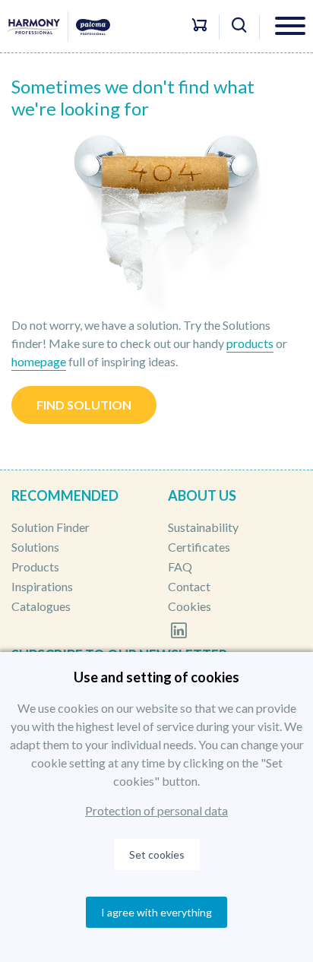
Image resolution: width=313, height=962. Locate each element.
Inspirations (42, 586)
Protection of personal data (156, 810)
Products (35, 566)
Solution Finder (50, 527)
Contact (189, 586)
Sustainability (203, 527)
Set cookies (157, 854)
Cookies (189, 606)
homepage (38, 361)
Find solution (83, 404)
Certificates (199, 547)
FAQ (180, 566)
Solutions (35, 547)
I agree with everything (156, 912)
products (249, 343)
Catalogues (41, 606)
